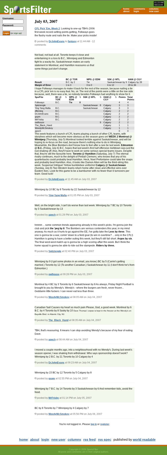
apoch (52, 214)
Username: (8, 18)
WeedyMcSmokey (58, 297)
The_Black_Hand (58, 320)
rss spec (104, 439)
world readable (144, 439)
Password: (8, 25)
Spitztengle (54, 251)
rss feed (89, 439)
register (104, 424)
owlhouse (53, 274)
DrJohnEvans (57, 41)
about (126, 11)
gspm (51, 378)
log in (94, 424)
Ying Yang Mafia (57, 195)
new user (154, 11)
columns (153, 9)
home (126, 9)
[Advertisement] (132, 46)
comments (139, 9)
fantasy (72, 41)
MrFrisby (53, 397)
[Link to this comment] (35, 179)
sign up (17, 33)
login (136, 11)
